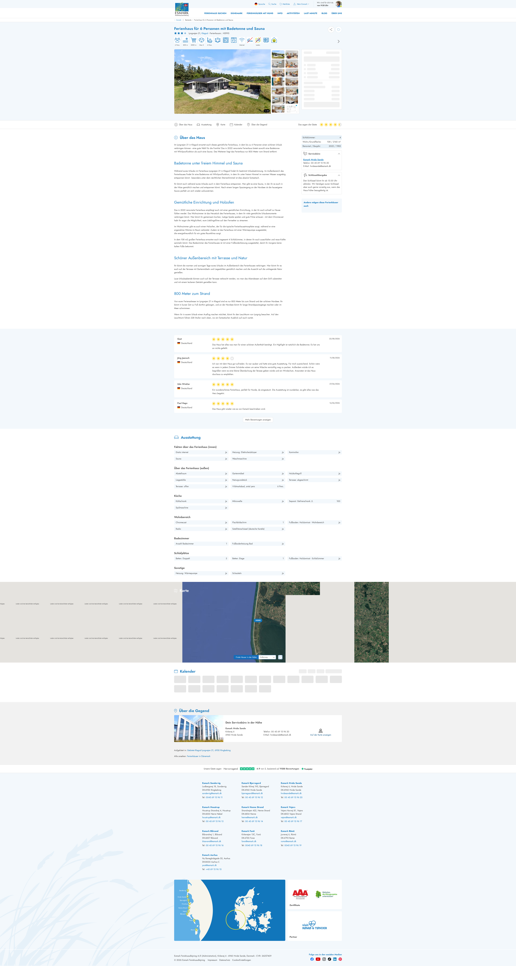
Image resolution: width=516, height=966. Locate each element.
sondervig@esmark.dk (212, 793)
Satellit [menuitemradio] (508, 586)
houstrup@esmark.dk (211, 817)
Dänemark (236, 13)
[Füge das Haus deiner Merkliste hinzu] (338, 29)
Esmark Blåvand (210, 831)
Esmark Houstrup (211, 807)
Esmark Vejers (288, 807)
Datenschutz (224, 960)
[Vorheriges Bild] (179, 81)
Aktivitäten (293, 13)
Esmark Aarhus (209, 855)
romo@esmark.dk (288, 841)
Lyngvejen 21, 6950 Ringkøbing (216, 750)
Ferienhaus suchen (215, 13)
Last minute (310, 13)
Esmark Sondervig (211, 783)
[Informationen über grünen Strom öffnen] (273, 41)
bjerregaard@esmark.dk (252, 793)
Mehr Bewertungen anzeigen (258, 419)
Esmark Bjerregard (251, 783)
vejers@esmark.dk (289, 817)
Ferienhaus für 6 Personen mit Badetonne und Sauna (213, 20)
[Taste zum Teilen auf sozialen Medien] (331, 29)
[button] (258, 620)
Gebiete (190, 750)
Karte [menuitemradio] (497, 586)
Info (279, 13)
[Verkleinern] (512, 656)
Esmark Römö (287, 831)
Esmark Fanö (248, 831)
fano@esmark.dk (249, 841)
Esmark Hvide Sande (313, 159)
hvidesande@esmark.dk (280, 734)
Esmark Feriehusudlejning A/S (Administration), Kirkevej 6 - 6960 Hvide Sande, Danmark (214, 955)
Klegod (205, 33)
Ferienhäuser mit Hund (260, 13)
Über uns (337, 13)
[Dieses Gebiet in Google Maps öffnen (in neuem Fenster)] (5, 661)
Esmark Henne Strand (253, 807)
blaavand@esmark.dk (211, 841)
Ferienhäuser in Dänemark (198, 756)
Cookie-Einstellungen (241, 960)
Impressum (212, 960)
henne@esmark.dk (250, 817)
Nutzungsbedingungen (508, 661)
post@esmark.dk (209, 865)
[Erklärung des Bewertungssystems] (180, 33)
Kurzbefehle (459, 661)
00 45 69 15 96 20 (280, 731)
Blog (324, 13)
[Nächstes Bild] (338, 41)
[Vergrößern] (512, 651)
